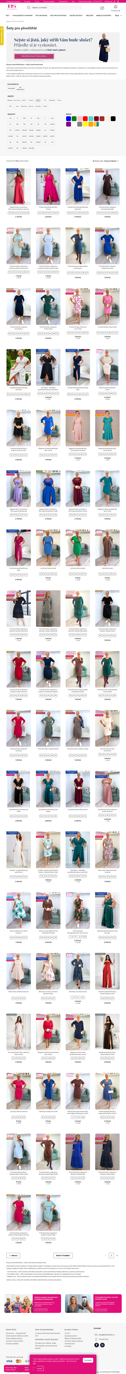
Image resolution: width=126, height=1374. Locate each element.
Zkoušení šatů (63, 1)
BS (45, 100)
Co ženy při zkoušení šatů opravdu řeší (47, 1334)
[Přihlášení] (97, 7)
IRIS (10, 106)
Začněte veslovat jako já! (74, 1341)
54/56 (10, 148)
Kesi (17, 106)
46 (10, 142)
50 (31, 142)
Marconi (31, 106)
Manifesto (24, 106)
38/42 (52, 124)
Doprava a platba (48, 1)
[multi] (96, 124)
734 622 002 (103, 1339)
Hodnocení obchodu (13, 1)
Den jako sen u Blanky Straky (45, 1343)
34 (31, 124)
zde (34, 1363)
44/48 (38, 136)
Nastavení (38, 1368)
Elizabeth (52, 100)
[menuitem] (7, 15)
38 (45, 124)
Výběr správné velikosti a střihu (17, 1336)
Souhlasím (88, 1360)
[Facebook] (96, 1345)
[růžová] (79, 118)
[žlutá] (85, 124)
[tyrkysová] (90, 118)
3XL (24, 124)
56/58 (24, 148)
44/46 (31, 136)
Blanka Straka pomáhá (73, 1338)
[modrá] (68, 118)
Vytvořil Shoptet (105, 1372)
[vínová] (96, 118)
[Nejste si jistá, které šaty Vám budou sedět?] (63, 47)
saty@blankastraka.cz (107, 1335)
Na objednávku (20, 88)
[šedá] (79, 124)
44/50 (45, 136)
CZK (102, 7)
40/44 (24, 130)
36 (38, 124)
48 (17, 142)
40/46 (31, 130)
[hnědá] (102, 118)
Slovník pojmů (70, 1343)
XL (10, 124)
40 (10, 130)
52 (45, 142)
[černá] (113, 118)
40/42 (17, 130)
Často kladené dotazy (14, 1338)
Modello (38, 106)
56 (17, 148)
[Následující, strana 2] (111, 1255)
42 (45, 130)
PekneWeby (116, 1372)
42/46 (52, 130)
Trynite (45, 106)
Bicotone (17, 100)
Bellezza (10, 100)
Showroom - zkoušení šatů (16, 1333)
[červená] (85, 118)
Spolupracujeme (71, 1336)
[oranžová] (90, 124)
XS (10, 118)
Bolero (31, 100)
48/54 (24, 142)
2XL (17, 124)
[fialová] (68, 124)
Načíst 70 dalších (63, 1255)
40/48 (38, 130)
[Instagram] (102, 1345)
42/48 (10, 136)
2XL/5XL (31, 148)
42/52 (24, 136)
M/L (38, 118)
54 (52, 142)
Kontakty (27, 1)
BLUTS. (24, 100)
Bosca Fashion (38, 100)
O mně (37, 1)
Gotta (59, 100)
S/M (24, 118)
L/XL (52, 118)
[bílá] (74, 124)
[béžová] (107, 118)
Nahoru (14, 1255)
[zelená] (74, 118)
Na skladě (11, 88)
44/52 (52, 136)
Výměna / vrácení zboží (14, 1341)
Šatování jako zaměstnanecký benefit (46, 1347)
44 (17, 136)
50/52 (38, 142)
